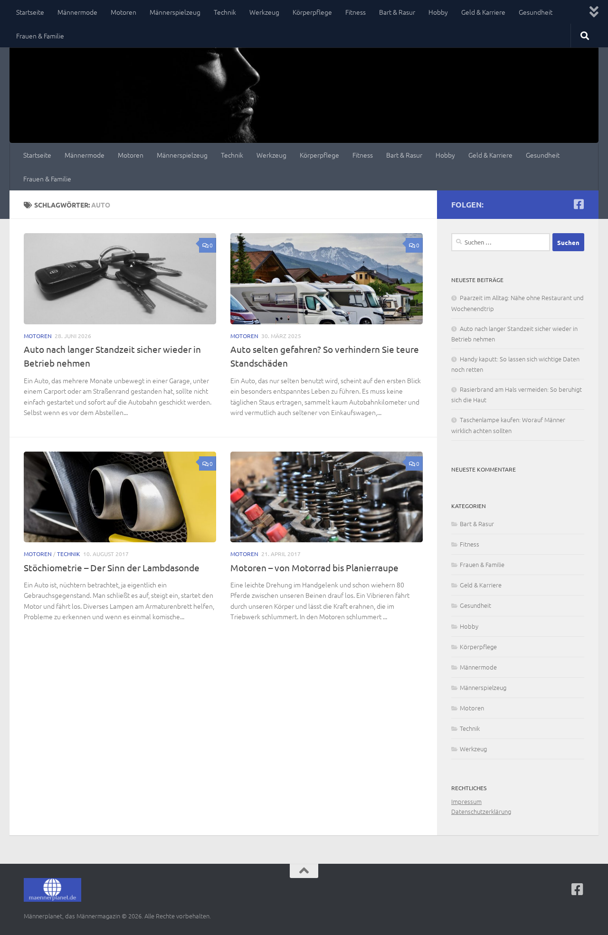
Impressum (466, 801)
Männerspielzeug (175, 12)
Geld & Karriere (483, 12)
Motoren (123, 12)
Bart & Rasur (397, 12)
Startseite (30, 12)
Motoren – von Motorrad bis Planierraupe (314, 567)
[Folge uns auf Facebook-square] (578, 204)
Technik (225, 12)
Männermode (77, 12)
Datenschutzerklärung (481, 811)
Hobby (438, 12)
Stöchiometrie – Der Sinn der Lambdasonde (112, 567)
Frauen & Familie (40, 35)
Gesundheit (535, 12)
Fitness (355, 12)
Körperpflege (312, 12)
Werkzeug (264, 12)
